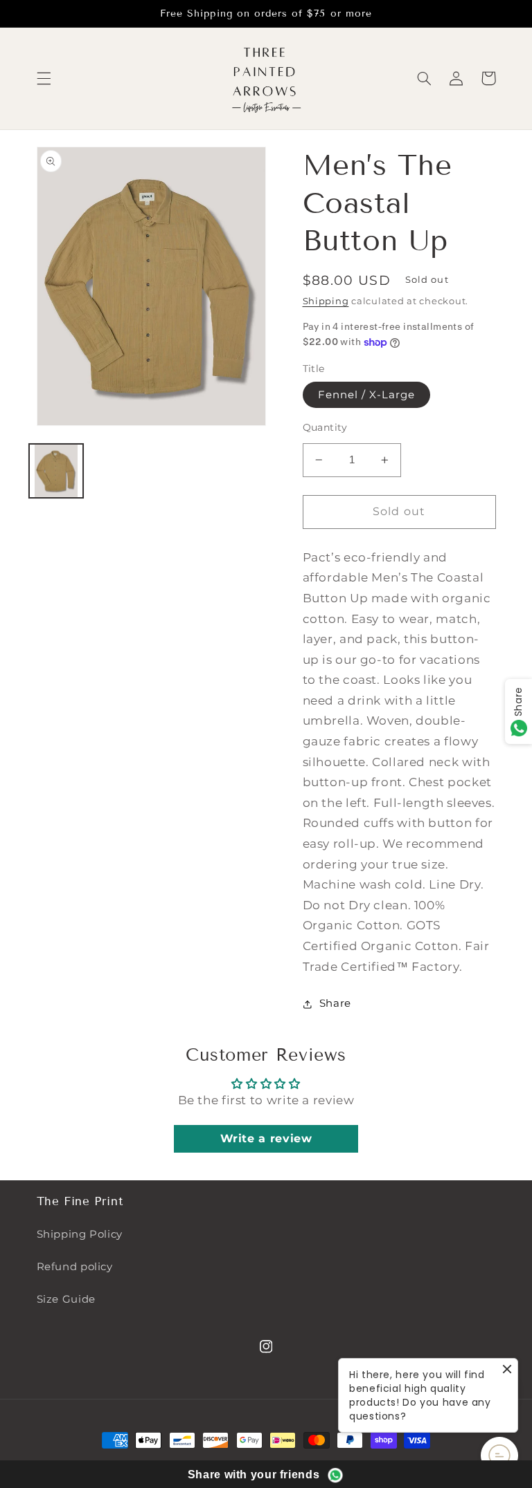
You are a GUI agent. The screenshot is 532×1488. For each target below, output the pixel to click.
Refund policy (75, 1267)
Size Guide (66, 1299)
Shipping (326, 301)
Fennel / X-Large (367, 395)
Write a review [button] (266, 1138)
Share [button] (335, 1003)
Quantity (325, 427)
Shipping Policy (80, 1234)
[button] (44, 78)
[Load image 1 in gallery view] (56, 471)
